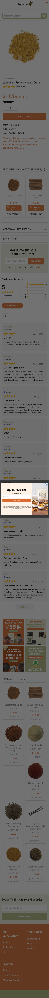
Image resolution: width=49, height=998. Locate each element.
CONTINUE (17, 500)
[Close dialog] (46, 484)
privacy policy (21, 506)
